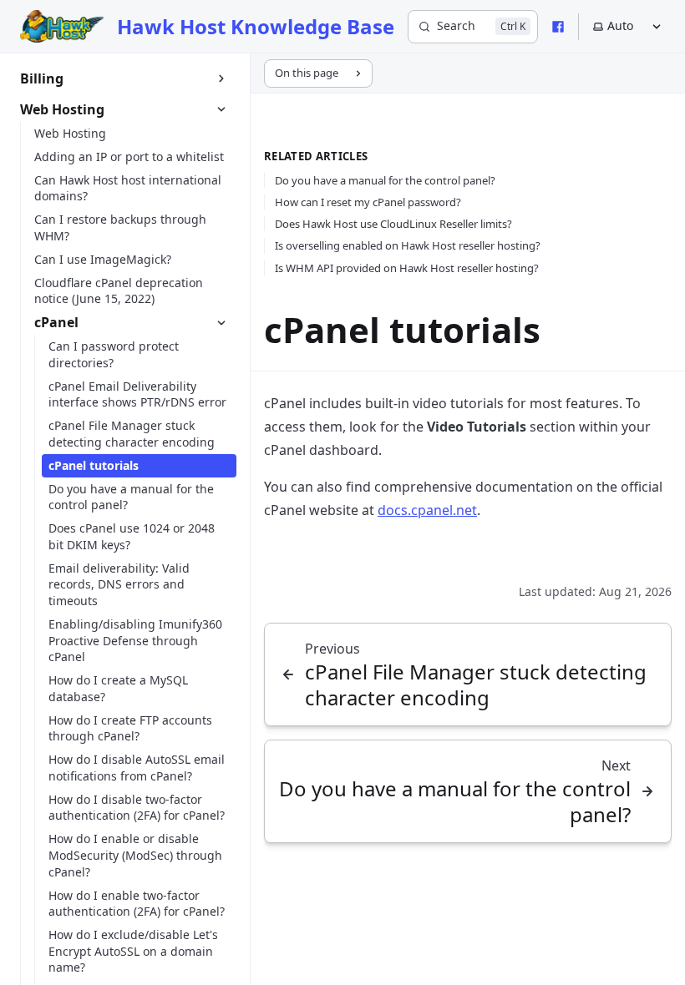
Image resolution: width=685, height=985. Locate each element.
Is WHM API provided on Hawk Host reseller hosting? (407, 267)
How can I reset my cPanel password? (368, 202)
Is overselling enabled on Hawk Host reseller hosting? (407, 245)
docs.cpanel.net (427, 510)
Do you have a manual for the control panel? (385, 180)
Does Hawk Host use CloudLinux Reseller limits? (393, 223)
